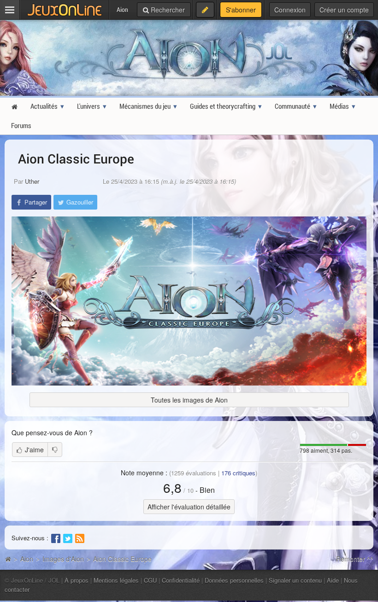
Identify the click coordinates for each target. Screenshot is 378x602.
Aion (26, 558)
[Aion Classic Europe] (189, 301)
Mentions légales (116, 580)
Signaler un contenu (295, 580)
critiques (238, 472)
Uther (32, 181)
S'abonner (241, 9)
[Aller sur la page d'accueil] (8, 558)
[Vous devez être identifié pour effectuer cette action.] (54, 449)
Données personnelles (234, 580)
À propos (77, 580)
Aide (333, 580)
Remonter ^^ (354, 558)
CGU (150, 580)
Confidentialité (181, 580)
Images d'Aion (63, 558)
